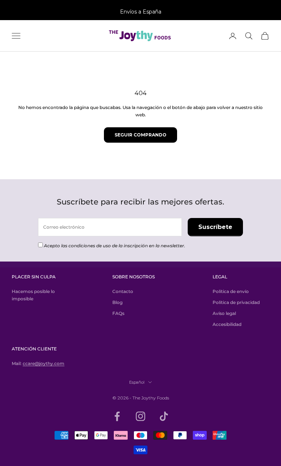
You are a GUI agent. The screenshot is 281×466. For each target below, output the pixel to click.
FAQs (118, 313)
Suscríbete (215, 226)
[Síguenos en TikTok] (164, 416)
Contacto (122, 291)
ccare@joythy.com (43, 363)
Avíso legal (224, 313)
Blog (117, 302)
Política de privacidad (236, 302)
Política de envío (231, 291)
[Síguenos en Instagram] (140, 416)
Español (137, 382)
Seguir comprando (140, 135)
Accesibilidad (227, 324)
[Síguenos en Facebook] (117, 416)
